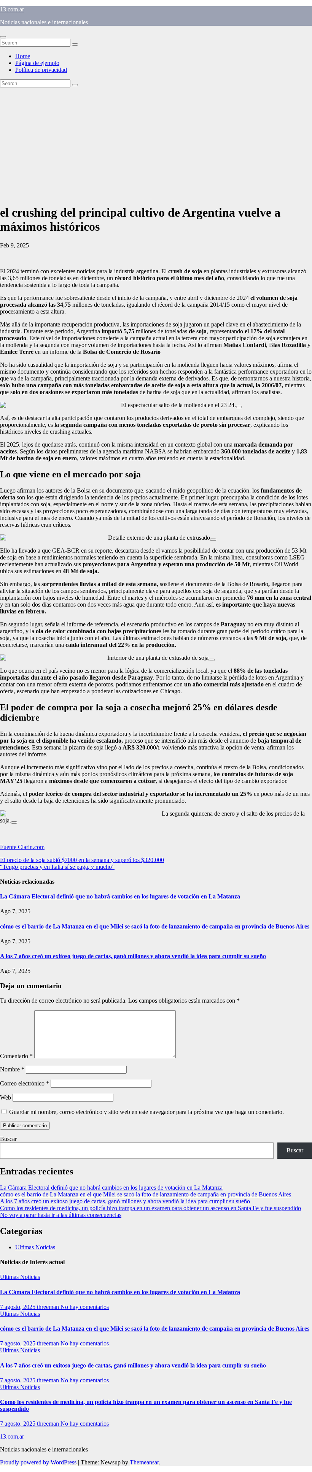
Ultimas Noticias (35, 1247)
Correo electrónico (24, 1083)
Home (22, 56)
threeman (48, 1307)
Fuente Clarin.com (22, 847)
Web (5, 1097)
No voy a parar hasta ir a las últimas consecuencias (60, 1215)
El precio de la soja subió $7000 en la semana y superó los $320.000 (82, 860)
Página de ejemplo (37, 63)
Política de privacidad (41, 70)
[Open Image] (239, 407)
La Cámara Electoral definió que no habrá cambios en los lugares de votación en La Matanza (120, 896)
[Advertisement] (156, 144)
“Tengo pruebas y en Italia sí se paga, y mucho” (57, 867)
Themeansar (144, 1462)
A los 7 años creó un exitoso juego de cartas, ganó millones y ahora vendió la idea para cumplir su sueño (133, 956)
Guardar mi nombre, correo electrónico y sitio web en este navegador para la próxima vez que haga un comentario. (146, 1112)
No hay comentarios (84, 1307)
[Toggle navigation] (3, 37)
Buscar (8, 1139)
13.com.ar (12, 9)
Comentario (16, 1056)
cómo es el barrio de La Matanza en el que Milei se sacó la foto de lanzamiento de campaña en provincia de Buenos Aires (154, 926)
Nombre (12, 1069)
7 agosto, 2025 (18, 1307)
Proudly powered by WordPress (39, 1462)
